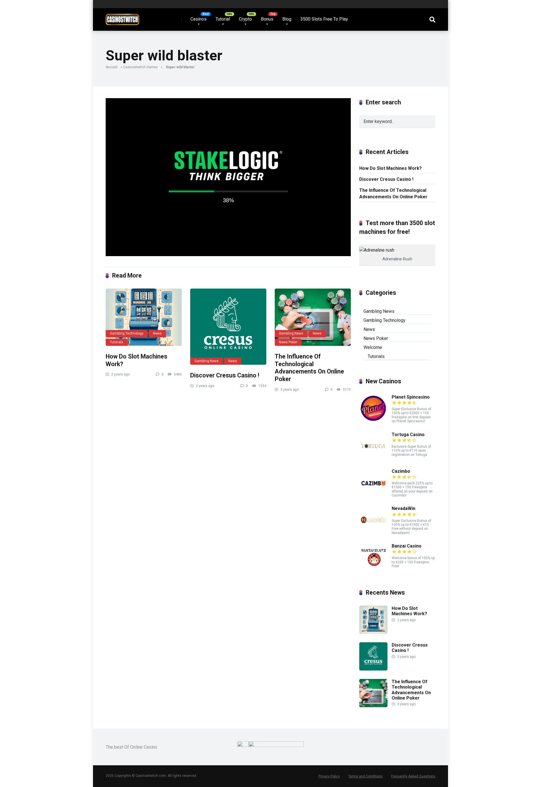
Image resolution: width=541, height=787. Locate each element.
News (157, 333)
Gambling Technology (126, 333)
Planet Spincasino (411, 397)
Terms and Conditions (365, 776)
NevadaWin (403, 508)
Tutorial (223, 19)
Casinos (198, 19)
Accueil (111, 67)
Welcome (372, 347)
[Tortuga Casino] (373, 458)
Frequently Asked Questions (413, 776)
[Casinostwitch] (122, 17)
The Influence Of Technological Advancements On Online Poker (309, 367)
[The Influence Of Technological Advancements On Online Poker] (313, 317)
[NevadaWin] (373, 532)
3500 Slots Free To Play (324, 19)
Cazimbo (401, 471)
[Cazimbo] (373, 495)
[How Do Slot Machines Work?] (144, 317)
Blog (286, 19)
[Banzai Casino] (373, 570)
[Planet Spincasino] (373, 421)
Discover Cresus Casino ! (224, 375)
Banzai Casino (407, 546)
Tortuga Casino (408, 434)
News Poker (288, 342)
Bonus (267, 19)
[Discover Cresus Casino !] (228, 327)
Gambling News (206, 361)
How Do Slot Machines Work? (390, 168)
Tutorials (116, 342)
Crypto (245, 19)
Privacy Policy (329, 776)
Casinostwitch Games (140, 67)
